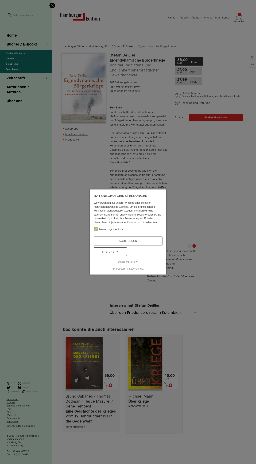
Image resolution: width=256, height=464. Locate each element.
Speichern (110, 251)
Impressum (119, 268)
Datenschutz (134, 222)
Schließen (128, 240)
